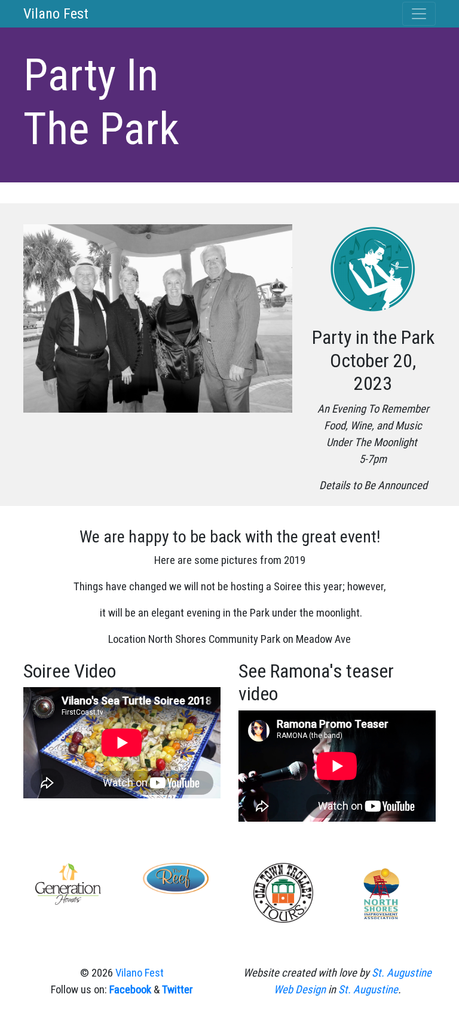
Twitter (177, 989)
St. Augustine (368, 989)
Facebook (130, 989)
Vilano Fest (55, 13)
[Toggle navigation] (419, 14)
